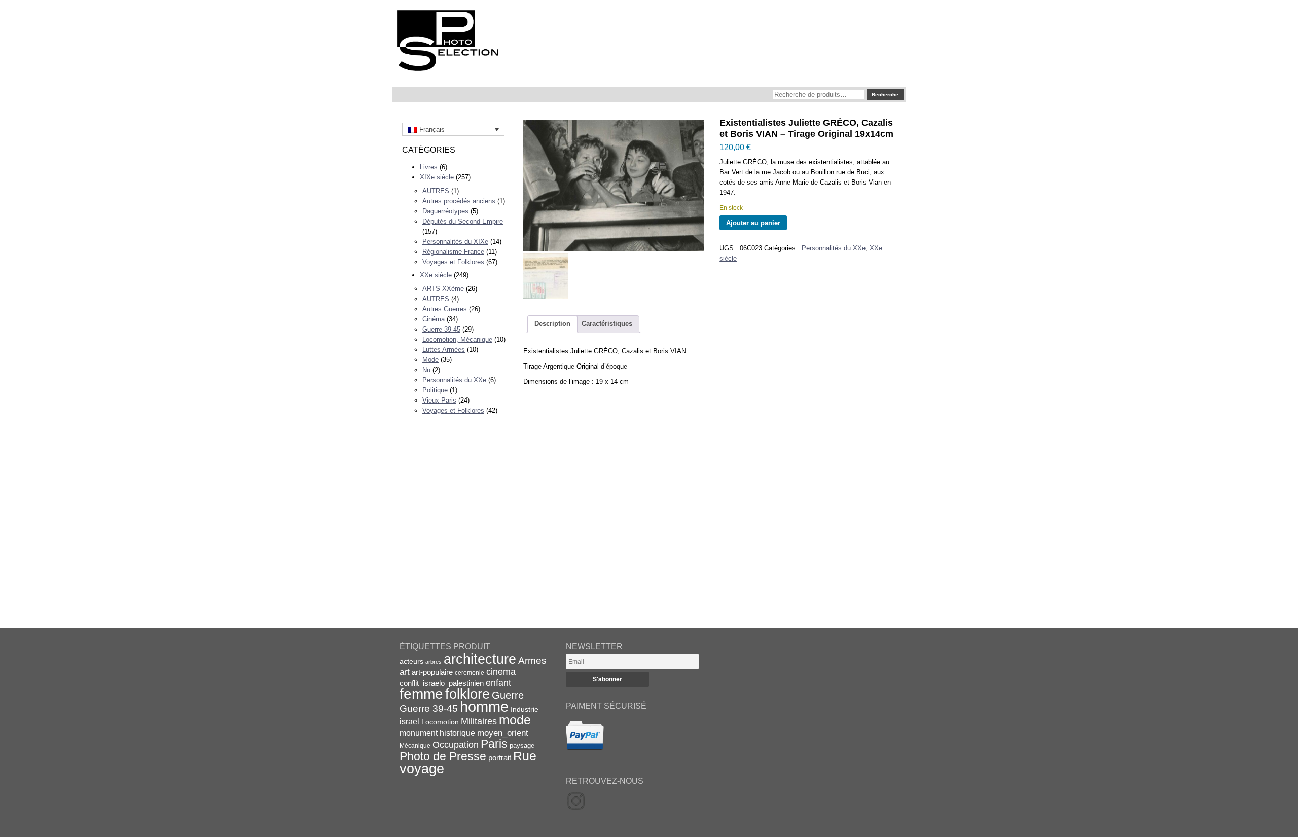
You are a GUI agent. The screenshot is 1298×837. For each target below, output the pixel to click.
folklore (467, 694)
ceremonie (469, 672)
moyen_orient (502, 733)
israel (409, 721)
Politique (435, 390)
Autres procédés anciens (458, 201)
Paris (494, 743)
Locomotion (440, 722)
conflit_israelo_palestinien (442, 683)
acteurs (411, 661)
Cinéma (433, 319)
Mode (430, 359)
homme (484, 706)
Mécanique (415, 745)
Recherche (885, 94)
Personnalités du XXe (454, 380)
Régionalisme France (453, 252)
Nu (426, 370)
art (405, 671)
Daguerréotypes (445, 211)
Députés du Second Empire (462, 221)
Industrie (524, 709)
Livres (429, 167)
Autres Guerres (444, 309)
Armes (532, 660)
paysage (522, 745)
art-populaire (432, 672)
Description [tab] (552, 323)
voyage (422, 768)
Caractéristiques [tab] (607, 323)
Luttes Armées (443, 349)
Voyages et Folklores (453, 262)
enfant (498, 682)
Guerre (508, 695)
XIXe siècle (437, 177)
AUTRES (435, 191)
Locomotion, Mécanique (457, 339)
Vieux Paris (439, 400)
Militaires (479, 721)
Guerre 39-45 (441, 329)
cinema (501, 672)
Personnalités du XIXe (455, 241)
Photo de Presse (443, 756)
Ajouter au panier (753, 223)
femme (421, 694)
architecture (480, 659)
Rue (524, 756)
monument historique (437, 732)
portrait (499, 757)
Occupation (455, 745)
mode (515, 720)
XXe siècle (436, 275)
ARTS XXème (443, 289)
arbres (433, 662)
